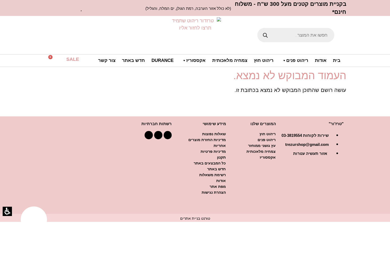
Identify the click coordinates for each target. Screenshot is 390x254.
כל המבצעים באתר (210, 163)
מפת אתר (218, 186)
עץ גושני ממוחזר (262, 145)
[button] (54, 61)
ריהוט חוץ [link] (264, 60)
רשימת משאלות (212, 175)
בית (336, 60)
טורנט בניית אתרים (195, 218)
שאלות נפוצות (214, 134)
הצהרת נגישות (214, 192)
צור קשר (106, 60)
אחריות (220, 145)
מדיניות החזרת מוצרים (207, 140)
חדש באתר (133, 60)
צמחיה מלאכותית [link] (229, 60)
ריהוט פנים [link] (297, 60)
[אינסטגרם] (149, 135)
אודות (321, 60)
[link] (82, 8)
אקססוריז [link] (196, 60)
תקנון (221, 157)
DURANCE (162, 60)
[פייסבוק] (168, 135)
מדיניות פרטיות (213, 151)
